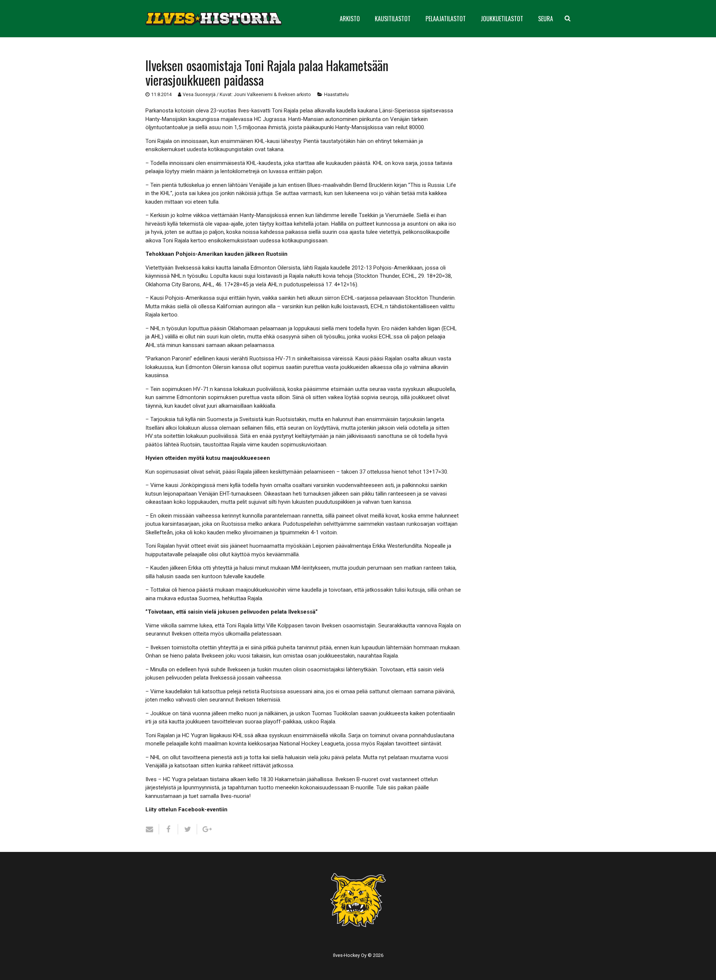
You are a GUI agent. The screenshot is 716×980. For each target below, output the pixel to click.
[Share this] (168, 829)
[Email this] (152, 829)
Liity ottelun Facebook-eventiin (186, 809)
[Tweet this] (187, 829)
